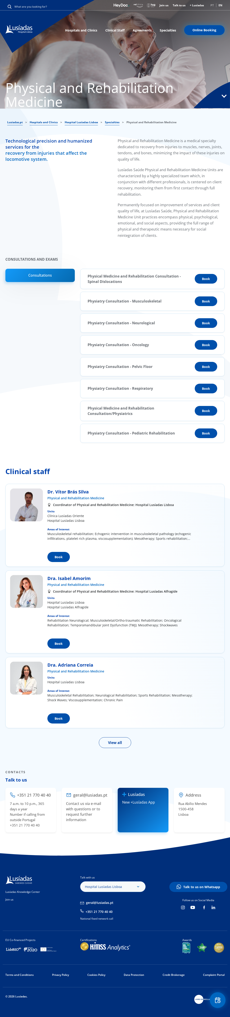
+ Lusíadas (197, 5)
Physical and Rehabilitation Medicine (75, 498)
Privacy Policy (60, 975)
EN (220, 5)
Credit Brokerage (174, 975)
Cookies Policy (96, 975)
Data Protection (134, 975)
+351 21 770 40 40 (99, 911)
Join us (163, 5)
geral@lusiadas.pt (99, 903)
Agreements (142, 30)
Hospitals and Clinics (81, 30)
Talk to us (179, 5)
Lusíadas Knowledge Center (22, 892)
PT (212, 5)
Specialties (168, 30)
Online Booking (204, 30)
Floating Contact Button (217, 1000)
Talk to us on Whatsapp (201, 887)
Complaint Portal (214, 975)
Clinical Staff (115, 30)
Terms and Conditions (19, 975)
